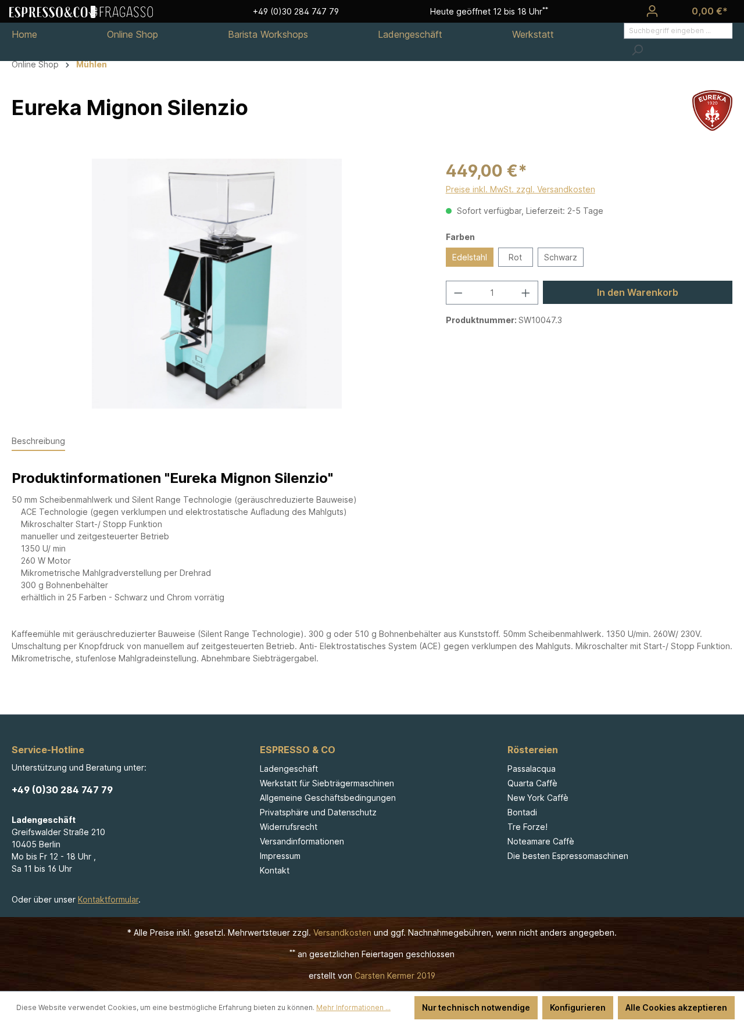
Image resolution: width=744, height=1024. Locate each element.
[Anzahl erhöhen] (526, 293)
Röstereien (532, 750)
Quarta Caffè (532, 783)
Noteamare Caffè (540, 841)
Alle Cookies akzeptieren (676, 1007)
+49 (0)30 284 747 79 (62, 790)
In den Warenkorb (637, 292)
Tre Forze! (527, 827)
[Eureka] (712, 109)
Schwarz (560, 257)
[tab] (38, 441)
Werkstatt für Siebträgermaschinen (327, 783)
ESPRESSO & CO (297, 750)
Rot (515, 257)
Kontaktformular (108, 899)
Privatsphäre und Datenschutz (318, 812)
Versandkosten (342, 932)
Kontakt (274, 870)
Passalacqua (531, 769)
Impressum (280, 856)
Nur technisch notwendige (476, 1007)
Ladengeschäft (289, 769)
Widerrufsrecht (288, 827)
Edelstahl (469, 257)
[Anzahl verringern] (458, 293)
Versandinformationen (302, 841)
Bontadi (522, 812)
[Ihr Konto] (652, 11)
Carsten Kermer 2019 (395, 975)
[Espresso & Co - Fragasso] (81, 11)
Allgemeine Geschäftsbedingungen (328, 798)
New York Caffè (537, 798)
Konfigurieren (578, 1007)
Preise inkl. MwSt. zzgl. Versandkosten (520, 189)
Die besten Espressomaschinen (567, 856)
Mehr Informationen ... (353, 1007)
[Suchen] (637, 50)
